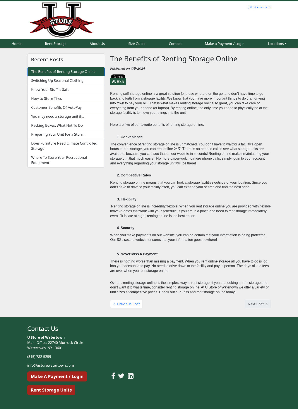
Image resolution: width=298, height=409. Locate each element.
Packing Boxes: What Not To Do (57, 125)
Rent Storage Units (51, 390)
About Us (97, 43)
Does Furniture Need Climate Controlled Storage (64, 146)
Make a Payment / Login (225, 43)
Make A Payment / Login (57, 376)
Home (17, 43)
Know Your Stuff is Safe (50, 89)
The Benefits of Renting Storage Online (63, 71)
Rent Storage (56, 43)
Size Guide (137, 43)
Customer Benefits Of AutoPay (56, 107)
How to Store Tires (46, 98)
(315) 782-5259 (259, 7)
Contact (175, 43)
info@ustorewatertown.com (50, 365)
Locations (276, 43)
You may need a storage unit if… (57, 116)
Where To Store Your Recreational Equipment (59, 160)
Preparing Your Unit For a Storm (57, 134)
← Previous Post (126, 304)
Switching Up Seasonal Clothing (57, 80)
